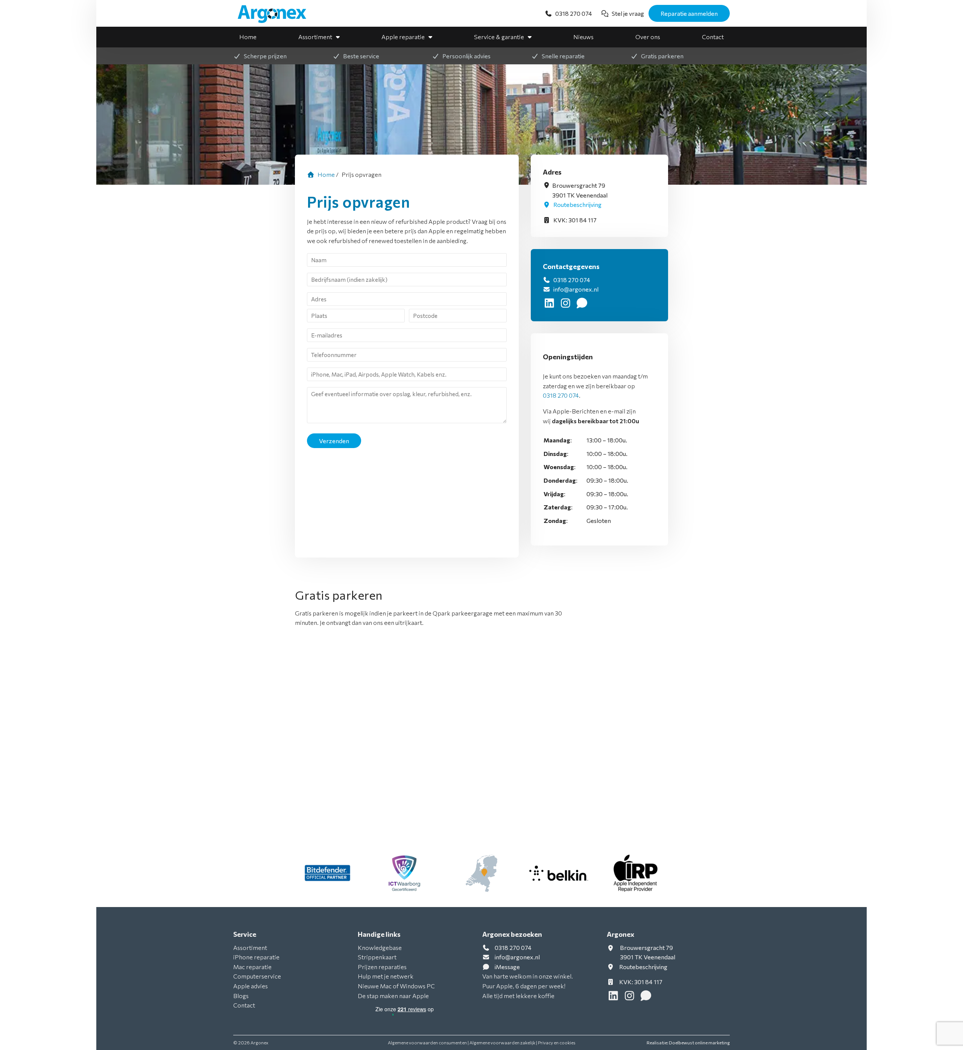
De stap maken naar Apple (393, 995)
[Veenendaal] (481, 873)
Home (248, 36)
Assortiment (315, 36)
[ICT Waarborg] (404, 873)
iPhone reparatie (256, 956)
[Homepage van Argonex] (276, 14)
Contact (713, 36)
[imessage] (582, 304)
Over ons (647, 36)
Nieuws (583, 36)
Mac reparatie (252, 966)
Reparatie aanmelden (689, 13)
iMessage (507, 966)
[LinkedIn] (551, 304)
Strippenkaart (377, 956)
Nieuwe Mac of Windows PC (396, 985)
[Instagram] (567, 304)
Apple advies (250, 985)
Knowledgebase (380, 947)
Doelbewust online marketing (699, 1042)
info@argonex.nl (575, 289)
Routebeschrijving (576, 204)
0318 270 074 (571, 279)
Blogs (241, 995)
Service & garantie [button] (499, 36)
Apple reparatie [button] (403, 36)
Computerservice (257, 976)
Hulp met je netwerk (385, 976)
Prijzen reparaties (382, 966)
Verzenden (334, 440)
